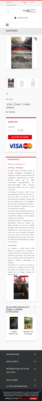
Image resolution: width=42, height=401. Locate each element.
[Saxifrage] (11, 83)
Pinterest (11, 108)
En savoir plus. (23, 398)
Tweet (10, 104)
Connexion (9, 2)
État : (7, 99)
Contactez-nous (11, 5)
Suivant (7, 93)
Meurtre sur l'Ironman (28, 332)
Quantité (11, 127)
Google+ (27, 104)
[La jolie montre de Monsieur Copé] (14, 323)
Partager (18, 104)
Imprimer (12, 112)
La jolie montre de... (14, 332)
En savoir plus (13, 159)
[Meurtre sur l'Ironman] (28, 323)
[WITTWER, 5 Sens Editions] (29, 11)
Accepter (33, 398)
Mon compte (12, 361)
